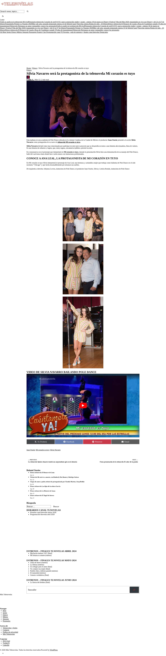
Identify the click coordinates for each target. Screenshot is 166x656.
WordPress (54, 650)
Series (9, 32)
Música (19, 32)
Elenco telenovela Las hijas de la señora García (45, 486)
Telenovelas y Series (10, 628)
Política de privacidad (10, 632)
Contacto (6, 630)
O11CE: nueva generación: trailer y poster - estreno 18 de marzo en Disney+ (82, 22)
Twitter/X (6, 643)
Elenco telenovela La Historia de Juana (42, 491)
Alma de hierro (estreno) (39, 562)
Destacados (104, 32)
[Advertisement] (83, 50)
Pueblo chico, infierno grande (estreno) (44, 571)
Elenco (14, 32)
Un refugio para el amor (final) (41, 567)
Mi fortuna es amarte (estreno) (40, 555)
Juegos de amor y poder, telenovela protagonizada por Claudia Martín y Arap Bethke (57, 482)
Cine (44, 32)
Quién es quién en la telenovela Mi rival (14, 22)
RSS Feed (4, 601)
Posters (39, 32)
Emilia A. (30, 80)
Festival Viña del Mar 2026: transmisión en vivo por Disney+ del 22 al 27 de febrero (36, 28)
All (1, 32)
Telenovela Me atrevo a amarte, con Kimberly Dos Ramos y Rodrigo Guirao (54, 477)
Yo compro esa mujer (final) (40, 569)
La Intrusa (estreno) (37, 565)
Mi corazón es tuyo (42, 450)
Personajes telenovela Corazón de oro (41, 22)
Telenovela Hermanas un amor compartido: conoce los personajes (33, 26)
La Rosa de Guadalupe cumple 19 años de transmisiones (52, 30)
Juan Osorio (31, 450)
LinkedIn (6, 645)
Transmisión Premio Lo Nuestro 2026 (18, 24)
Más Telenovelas (9, 634)
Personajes (33, 32)
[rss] (1, 606)
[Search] (27, 11)
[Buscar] (134, 590)
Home (29, 68)
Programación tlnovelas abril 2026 (42, 514)
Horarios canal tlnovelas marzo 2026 (43, 512)
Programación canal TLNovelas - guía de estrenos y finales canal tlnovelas (73, 32)
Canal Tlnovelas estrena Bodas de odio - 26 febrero (90, 24)
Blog (5, 32)
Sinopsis (25, 32)
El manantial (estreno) (38, 573)
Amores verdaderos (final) (39, 575)
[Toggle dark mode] (3, 16)
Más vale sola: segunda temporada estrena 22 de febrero (52, 24)
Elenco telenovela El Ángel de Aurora (42, 495)
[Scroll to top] (3, 653)
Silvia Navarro (55, 450)
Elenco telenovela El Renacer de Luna (122, 24)
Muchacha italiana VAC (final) (41, 553)
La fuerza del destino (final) (40, 582)
